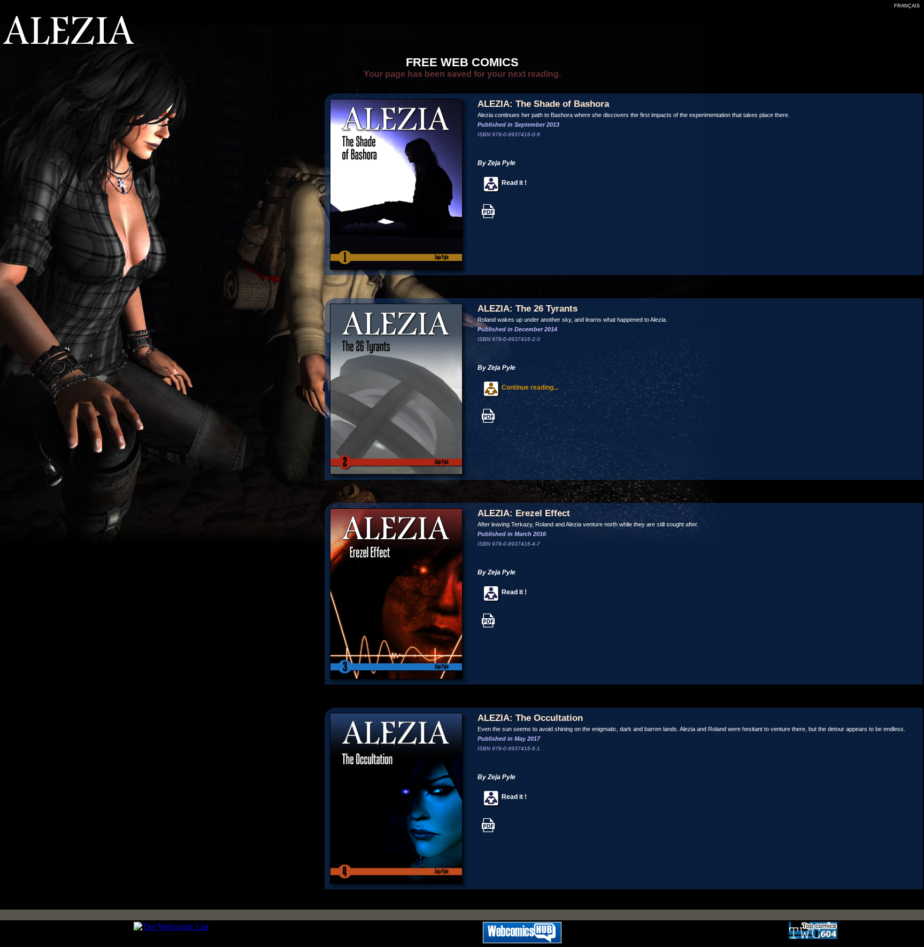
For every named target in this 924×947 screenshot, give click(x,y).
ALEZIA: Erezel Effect (524, 513)
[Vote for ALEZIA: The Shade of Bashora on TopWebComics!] (813, 936)
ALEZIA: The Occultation (530, 718)
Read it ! (513, 183)
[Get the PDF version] (488, 216)
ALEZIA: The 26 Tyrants (528, 309)
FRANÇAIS (907, 6)
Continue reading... (529, 387)
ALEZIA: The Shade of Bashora (543, 104)
